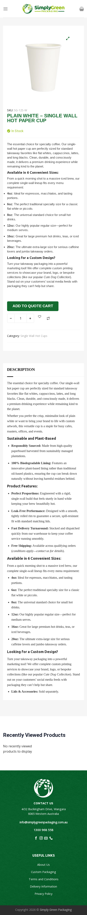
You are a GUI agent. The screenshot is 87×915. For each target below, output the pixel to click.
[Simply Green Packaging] (43, 9)
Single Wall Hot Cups (33, 336)
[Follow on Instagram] (41, 838)
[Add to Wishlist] (39, 317)
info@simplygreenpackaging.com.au (44, 822)
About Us (43, 865)
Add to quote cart (33, 306)
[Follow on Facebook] (36, 838)
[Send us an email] (46, 838)
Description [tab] (21, 369)
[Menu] (5, 9)
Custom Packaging (43, 872)
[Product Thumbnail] (68, 38)
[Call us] (51, 838)
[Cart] (81, 8)
